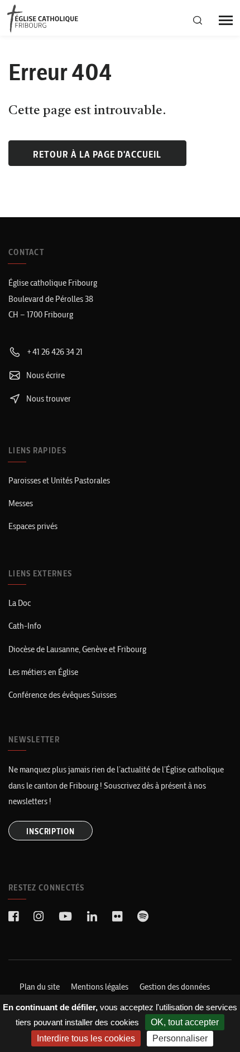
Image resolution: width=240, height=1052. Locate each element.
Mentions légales (99, 986)
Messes (20, 503)
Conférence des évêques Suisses (62, 694)
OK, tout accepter (185, 1022)
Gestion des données (175, 986)
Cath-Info (24, 625)
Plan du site (40, 986)
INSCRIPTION (50, 831)
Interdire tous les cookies (86, 1038)
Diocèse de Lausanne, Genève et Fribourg (77, 649)
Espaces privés (32, 526)
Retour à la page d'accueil (97, 154)
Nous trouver (48, 398)
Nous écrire (45, 375)
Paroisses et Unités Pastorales (59, 480)
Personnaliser (180, 1038)
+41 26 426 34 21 (54, 351)
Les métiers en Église (43, 672)
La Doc (19, 603)
